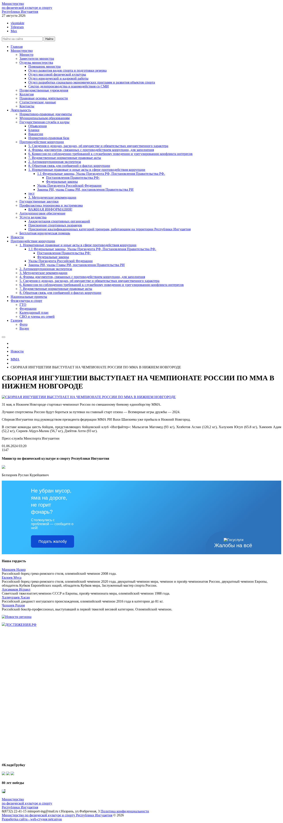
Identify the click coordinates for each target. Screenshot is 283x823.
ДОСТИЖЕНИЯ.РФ (20, 625)
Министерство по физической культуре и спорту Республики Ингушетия (57, 815)
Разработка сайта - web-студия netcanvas (32, 819)
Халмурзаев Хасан (16, 597)
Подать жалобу (52, 541)
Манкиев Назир (14, 569)
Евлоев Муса (11, 577)
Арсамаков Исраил (16, 589)
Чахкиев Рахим (13, 605)
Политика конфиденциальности (125, 811)
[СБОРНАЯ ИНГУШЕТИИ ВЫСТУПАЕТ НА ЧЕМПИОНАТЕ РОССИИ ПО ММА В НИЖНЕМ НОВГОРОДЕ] (89, 397)
